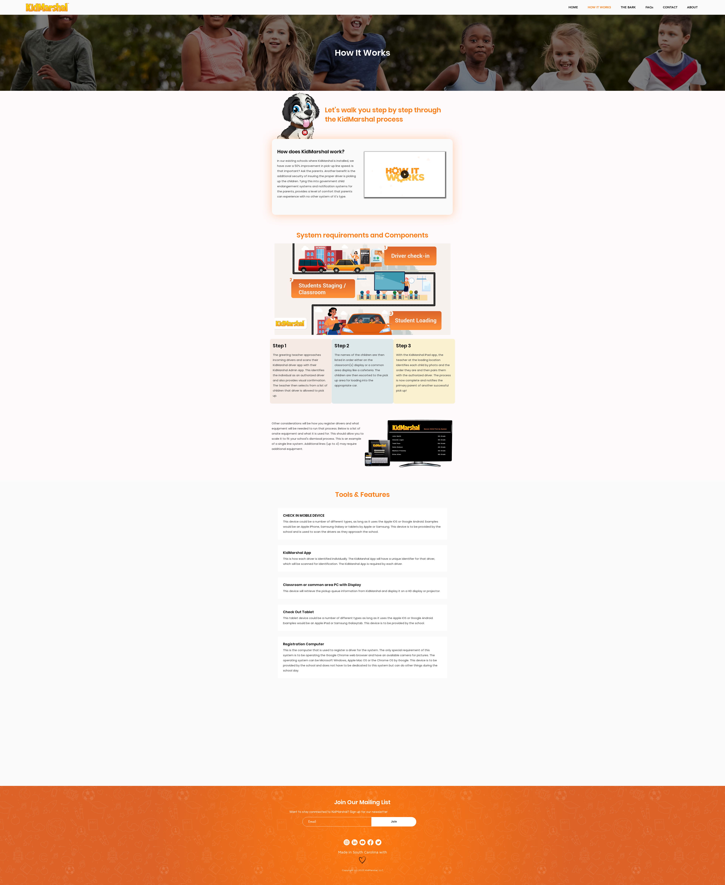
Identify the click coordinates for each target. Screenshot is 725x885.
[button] (440, 193)
